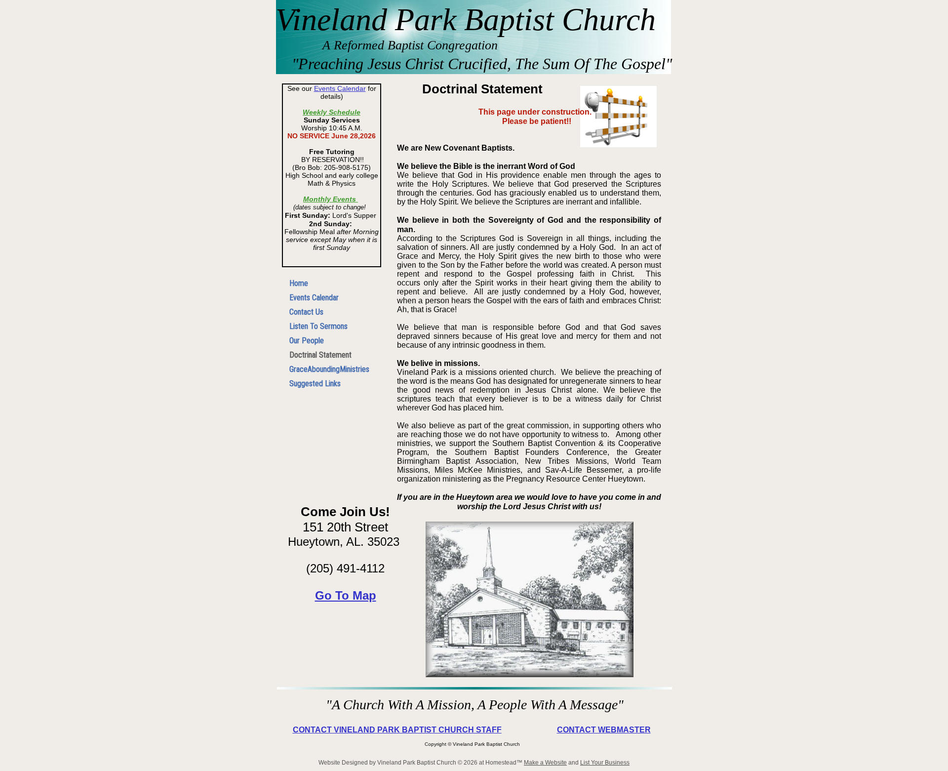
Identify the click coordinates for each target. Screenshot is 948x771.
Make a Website (545, 762)
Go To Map (345, 595)
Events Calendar (340, 88)
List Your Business (605, 762)
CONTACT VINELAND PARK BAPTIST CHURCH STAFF (397, 730)
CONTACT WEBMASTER (604, 730)
